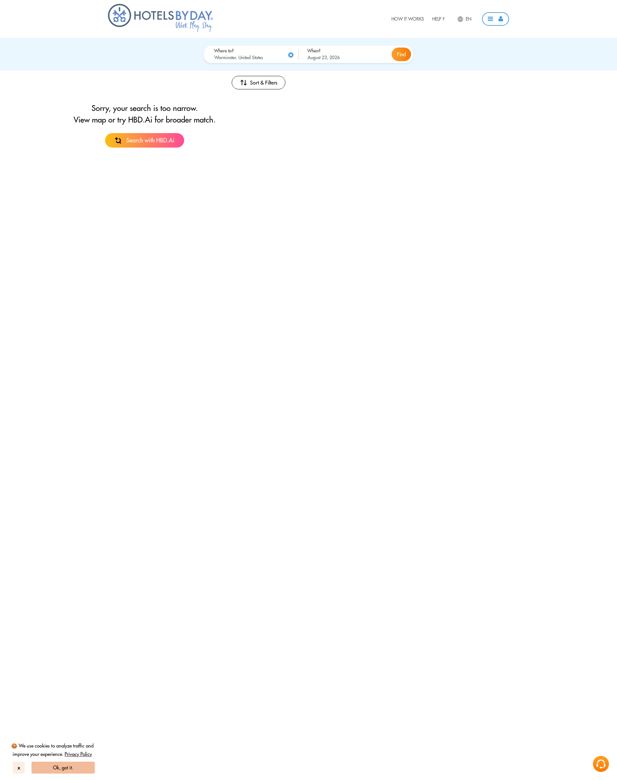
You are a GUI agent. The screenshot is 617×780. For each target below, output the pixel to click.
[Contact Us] (601, 764)
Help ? (438, 19)
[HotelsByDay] (160, 30)
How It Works (407, 19)
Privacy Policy (78, 754)
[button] (495, 19)
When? (313, 51)
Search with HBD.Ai (150, 140)
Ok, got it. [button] (63, 768)
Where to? (224, 51)
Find (401, 54)
